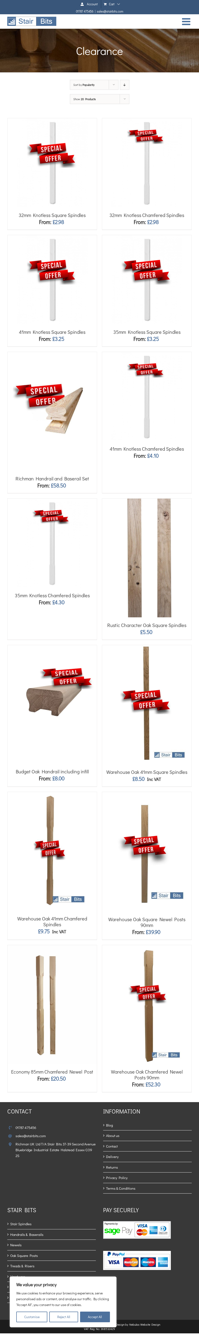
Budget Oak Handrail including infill (52, 771)
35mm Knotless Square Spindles (147, 332)
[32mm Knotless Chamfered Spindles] (146, 121)
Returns (112, 1167)
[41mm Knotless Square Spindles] (52, 237)
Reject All (63, 1317)
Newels (16, 1244)
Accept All (95, 1317)
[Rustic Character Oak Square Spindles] (146, 501)
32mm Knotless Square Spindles (52, 215)
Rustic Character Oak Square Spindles (146, 625)
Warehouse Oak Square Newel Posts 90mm (146, 922)
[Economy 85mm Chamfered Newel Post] (52, 947)
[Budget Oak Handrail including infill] (52, 647)
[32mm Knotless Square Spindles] (52, 121)
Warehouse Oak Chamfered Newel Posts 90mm (147, 1074)
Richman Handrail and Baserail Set (52, 478)
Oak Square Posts (24, 1255)
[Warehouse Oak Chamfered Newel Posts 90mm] (146, 947)
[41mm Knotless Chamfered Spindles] (146, 354)
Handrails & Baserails (26, 1234)
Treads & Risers (22, 1265)
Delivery (112, 1156)
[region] (63, 1302)
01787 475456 (84, 11)
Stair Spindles (21, 1223)
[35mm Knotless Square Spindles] (146, 237)
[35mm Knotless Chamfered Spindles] (52, 501)
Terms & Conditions (120, 1188)
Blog (109, 1125)
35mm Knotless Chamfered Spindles (52, 595)
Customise (32, 1317)
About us (112, 1135)
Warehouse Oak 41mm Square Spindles (146, 772)
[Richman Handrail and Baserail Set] (52, 354)
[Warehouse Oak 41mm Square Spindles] (146, 647)
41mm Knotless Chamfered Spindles (147, 449)
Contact (112, 1146)
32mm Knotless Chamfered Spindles (146, 215)
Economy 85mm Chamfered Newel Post (52, 1071)
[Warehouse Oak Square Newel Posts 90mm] (146, 794)
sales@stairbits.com (110, 11)
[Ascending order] (124, 85)
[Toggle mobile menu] (187, 21)
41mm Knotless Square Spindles (52, 332)
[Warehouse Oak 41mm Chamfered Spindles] (52, 794)
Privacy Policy (117, 1177)
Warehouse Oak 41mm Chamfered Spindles (52, 921)
